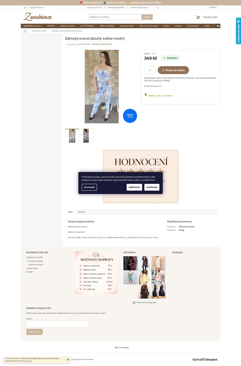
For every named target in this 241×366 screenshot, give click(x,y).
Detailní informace (151, 86)
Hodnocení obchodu (139, 7)
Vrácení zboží (32, 268)
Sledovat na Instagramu (146, 302)
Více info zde (27, 361)
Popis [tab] (70, 212)
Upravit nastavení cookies (83, 359)
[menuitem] (32, 26)
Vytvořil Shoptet (205, 359)
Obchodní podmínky (116, 7)
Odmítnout (134, 187)
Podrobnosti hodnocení (102, 44)
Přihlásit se (35, 332)
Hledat (147, 17)
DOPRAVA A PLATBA (94, 7)
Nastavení (89, 187)
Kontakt (29, 271)
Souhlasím (151, 187)
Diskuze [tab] (81, 212)
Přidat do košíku (175, 70)
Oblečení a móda (186, 226)
